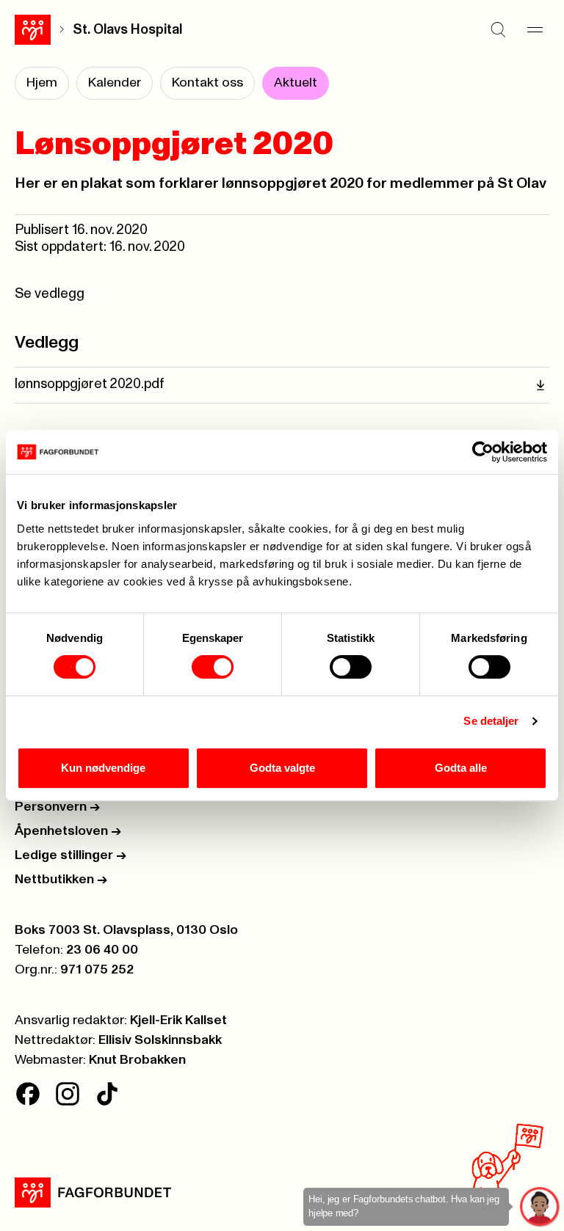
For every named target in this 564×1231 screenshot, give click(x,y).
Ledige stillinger (70, 855)
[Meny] (534, 29)
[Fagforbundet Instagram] (67, 1094)
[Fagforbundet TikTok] (107, 1094)
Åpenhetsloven (68, 831)
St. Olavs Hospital (127, 30)
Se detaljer (490, 721)
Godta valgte (282, 767)
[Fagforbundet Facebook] (28, 1094)
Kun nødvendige (103, 767)
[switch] (213, 667)
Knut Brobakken (137, 1060)
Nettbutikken (61, 879)
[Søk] (498, 29)
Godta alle (461, 767)
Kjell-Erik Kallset (178, 1020)
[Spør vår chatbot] (540, 1207)
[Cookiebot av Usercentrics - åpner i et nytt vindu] (483, 452)
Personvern (57, 807)
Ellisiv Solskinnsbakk (160, 1040)
